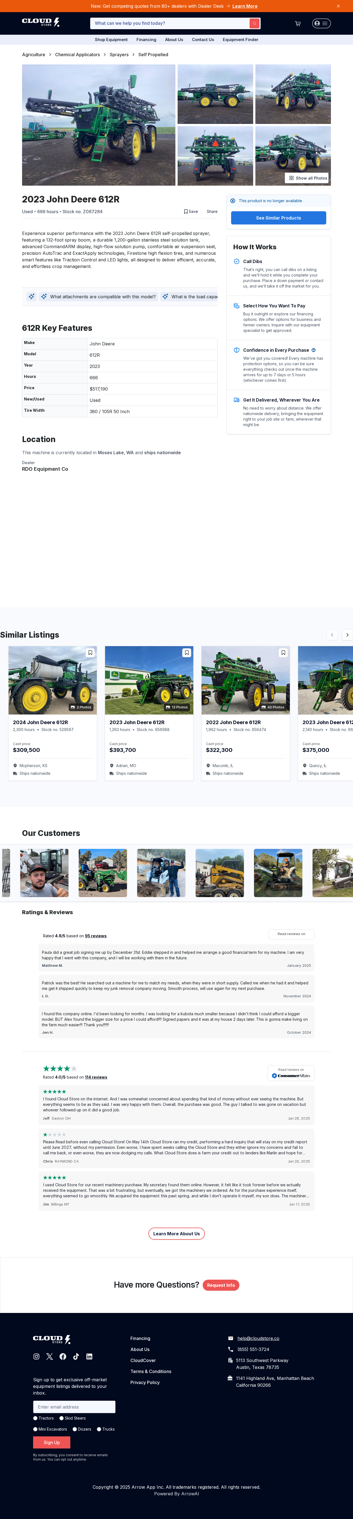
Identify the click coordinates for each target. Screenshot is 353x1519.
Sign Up (52, 1442)
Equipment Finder (240, 39)
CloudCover (143, 1360)
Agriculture (33, 54)
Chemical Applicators (77, 54)
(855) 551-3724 (253, 1349)
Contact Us (203, 39)
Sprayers (119, 54)
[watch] (90, 652)
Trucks (108, 1429)
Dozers (84, 1429)
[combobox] (175, 23)
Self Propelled (153, 54)
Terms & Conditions (150, 1371)
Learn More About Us (176, 1233)
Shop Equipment (111, 39)
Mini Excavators (53, 1429)
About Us (174, 39)
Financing (146, 39)
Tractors (46, 1418)
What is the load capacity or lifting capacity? (217, 296)
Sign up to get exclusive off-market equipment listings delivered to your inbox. (70, 1386)
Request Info (221, 1285)
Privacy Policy (145, 1382)
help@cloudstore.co (258, 1338)
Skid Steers (75, 1418)
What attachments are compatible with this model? (103, 296)
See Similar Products (278, 218)
